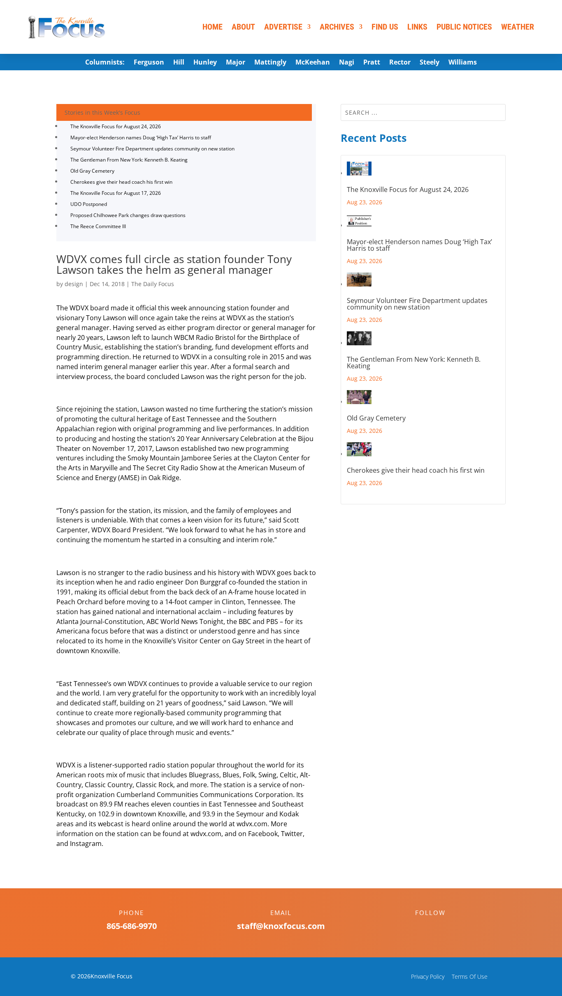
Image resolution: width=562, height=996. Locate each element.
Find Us (385, 27)
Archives (337, 27)
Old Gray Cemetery (92, 170)
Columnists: (105, 63)
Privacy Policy (427, 976)
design (74, 284)
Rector (400, 63)
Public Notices (464, 27)
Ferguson (149, 63)
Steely (429, 63)
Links (417, 27)
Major (235, 63)
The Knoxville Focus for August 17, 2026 (115, 192)
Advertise (283, 27)
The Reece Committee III (98, 226)
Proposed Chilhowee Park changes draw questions (128, 215)
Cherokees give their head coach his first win (121, 181)
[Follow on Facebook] (422, 927)
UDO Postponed (88, 204)
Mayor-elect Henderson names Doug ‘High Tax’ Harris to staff (140, 137)
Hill (178, 63)
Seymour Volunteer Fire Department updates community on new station (152, 148)
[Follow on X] (438, 927)
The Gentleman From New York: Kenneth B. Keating (129, 159)
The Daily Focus (152, 284)
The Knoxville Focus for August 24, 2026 (115, 126)
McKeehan (312, 63)
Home (212, 27)
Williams (462, 63)
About (243, 27)
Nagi (346, 63)
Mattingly (270, 63)
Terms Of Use (470, 976)
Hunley (205, 63)
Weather (517, 27)
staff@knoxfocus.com (281, 925)
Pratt (371, 63)
